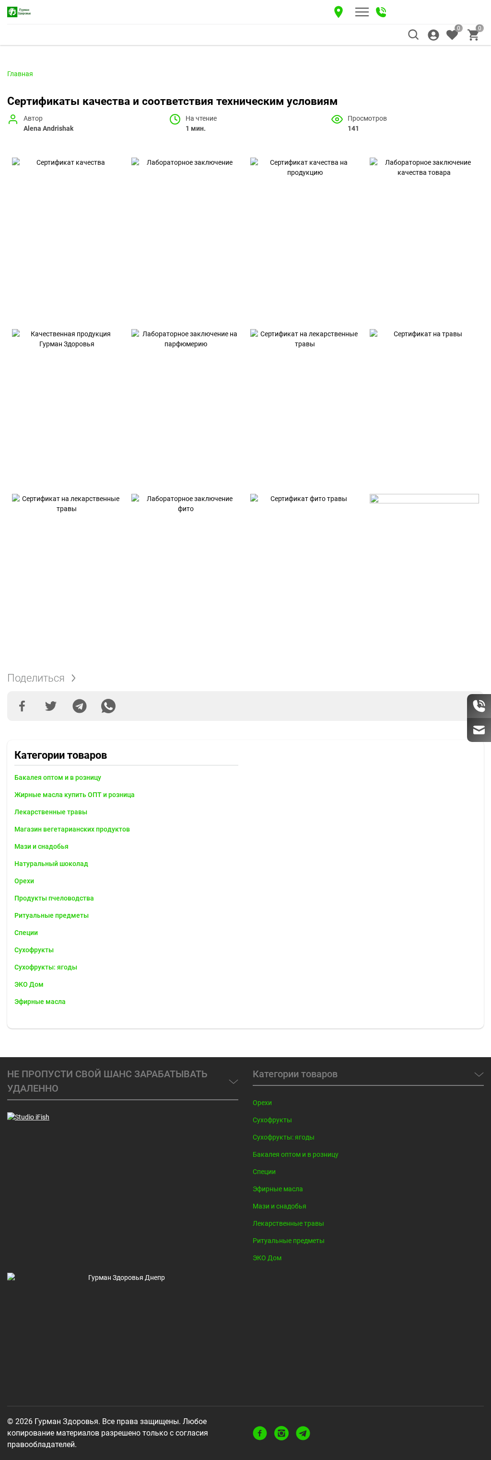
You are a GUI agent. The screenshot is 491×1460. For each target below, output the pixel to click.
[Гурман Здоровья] (19, 12)
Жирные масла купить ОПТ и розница (74, 794)
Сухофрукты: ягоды (45, 967)
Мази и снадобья (41, 846)
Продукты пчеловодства (54, 898)
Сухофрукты (34, 950)
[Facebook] (22, 706)
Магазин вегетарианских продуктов (72, 829)
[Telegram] (79, 706)
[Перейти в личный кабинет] (433, 35)
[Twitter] (51, 706)
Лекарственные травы (50, 812)
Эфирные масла (40, 1001)
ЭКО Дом (29, 984)
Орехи (24, 881)
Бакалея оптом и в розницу (57, 777)
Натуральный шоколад (51, 863)
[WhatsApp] (108, 706)
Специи (26, 932)
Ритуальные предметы (51, 915)
